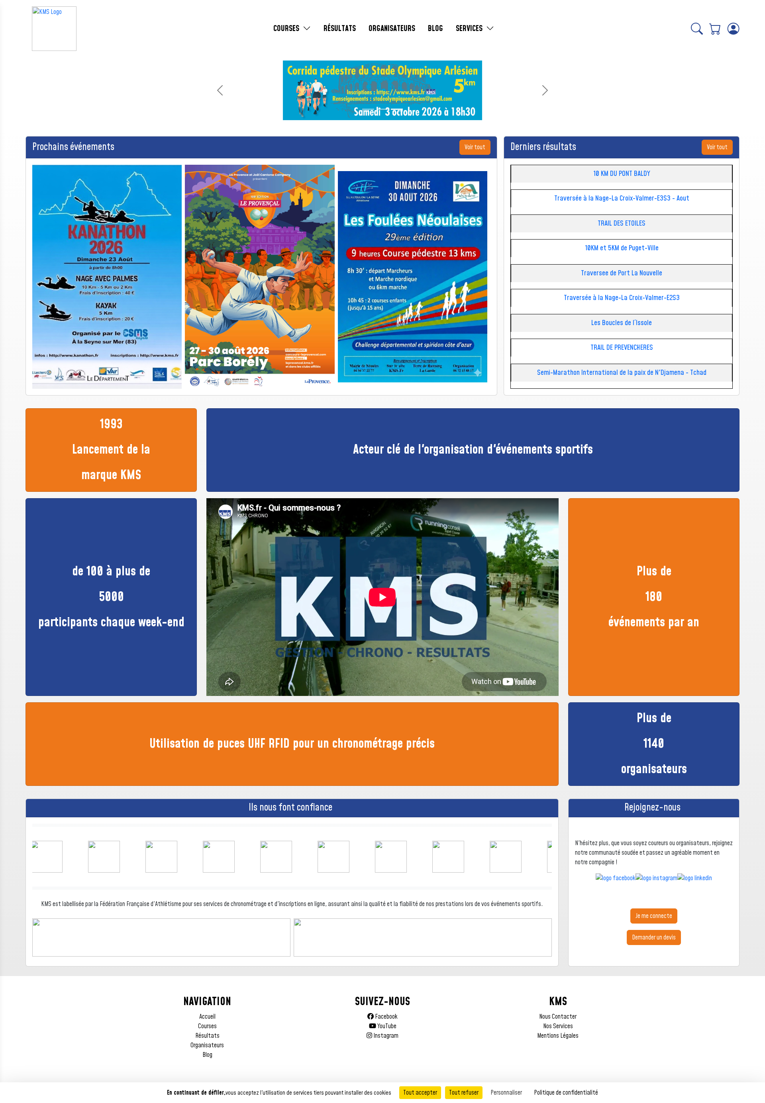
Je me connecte (654, 916)
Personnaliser (506, 1092)
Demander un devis (654, 937)
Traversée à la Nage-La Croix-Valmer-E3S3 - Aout (621, 198)
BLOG (435, 28)
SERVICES (470, 28)
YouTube (386, 1026)
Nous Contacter (558, 1016)
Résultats (207, 1035)
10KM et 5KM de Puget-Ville (622, 248)
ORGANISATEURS (392, 28)
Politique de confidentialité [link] (566, 1092)
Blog (207, 1054)
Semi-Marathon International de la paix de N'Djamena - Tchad (621, 373)
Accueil (207, 1016)
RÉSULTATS (340, 28)
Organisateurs (207, 1045)
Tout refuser (464, 1092)
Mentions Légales (558, 1035)
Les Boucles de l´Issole (621, 323)
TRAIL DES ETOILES (621, 223)
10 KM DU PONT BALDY (621, 174)
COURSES (287, 28)
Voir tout (475, 147)
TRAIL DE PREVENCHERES (621, 348)
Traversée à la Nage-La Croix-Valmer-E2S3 (622, 298)
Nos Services (558, 1026)
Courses (207, 1026)
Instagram (385, 1035)
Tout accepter (420, 1092)
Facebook (386, 1016)
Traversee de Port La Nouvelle (621, 273)
